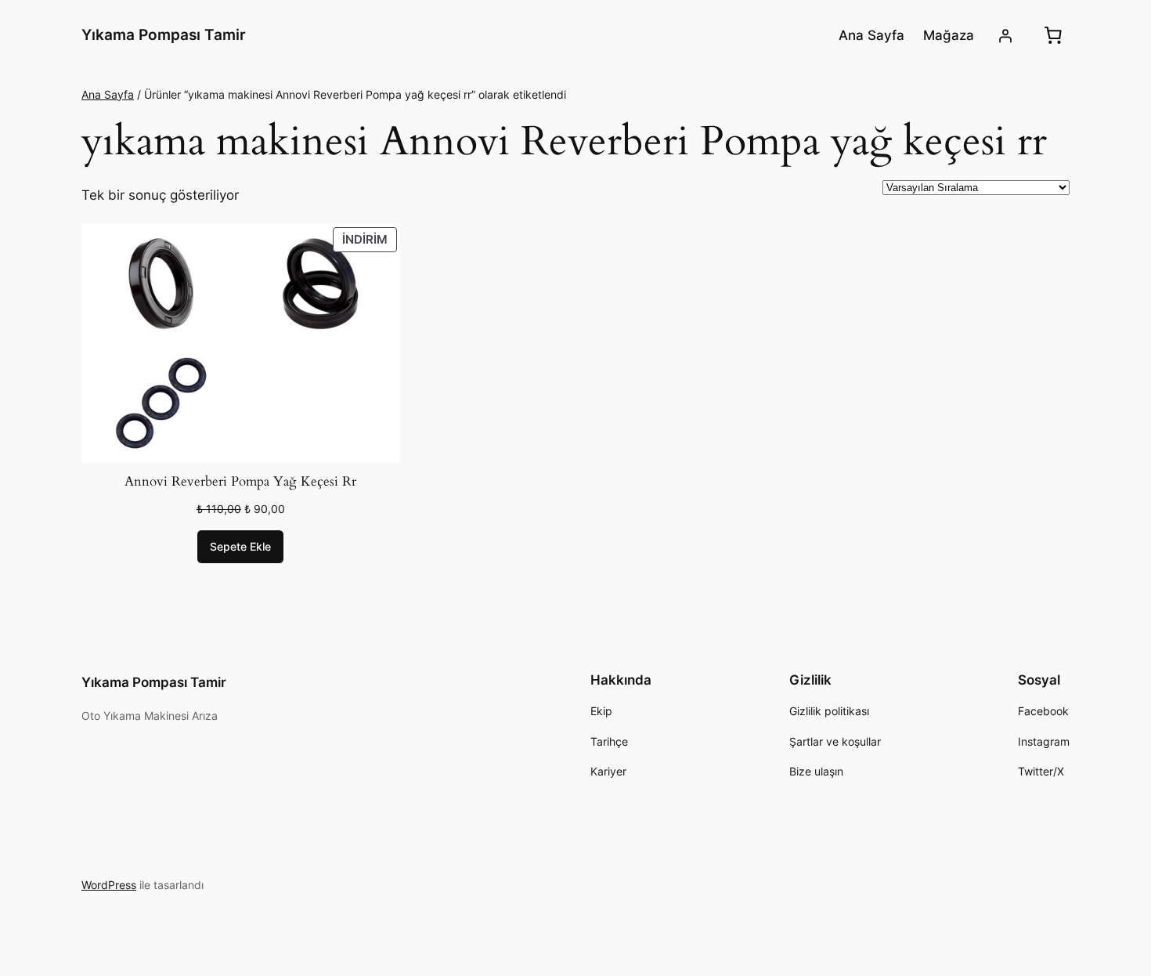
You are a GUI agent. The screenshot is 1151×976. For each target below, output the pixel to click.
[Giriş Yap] (1005, 35)
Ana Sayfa (107, 94)
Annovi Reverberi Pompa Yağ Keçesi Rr (240, 481)
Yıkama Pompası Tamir (163, 34)
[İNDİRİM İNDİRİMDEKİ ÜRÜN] (240, 342)
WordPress (108, 884)
